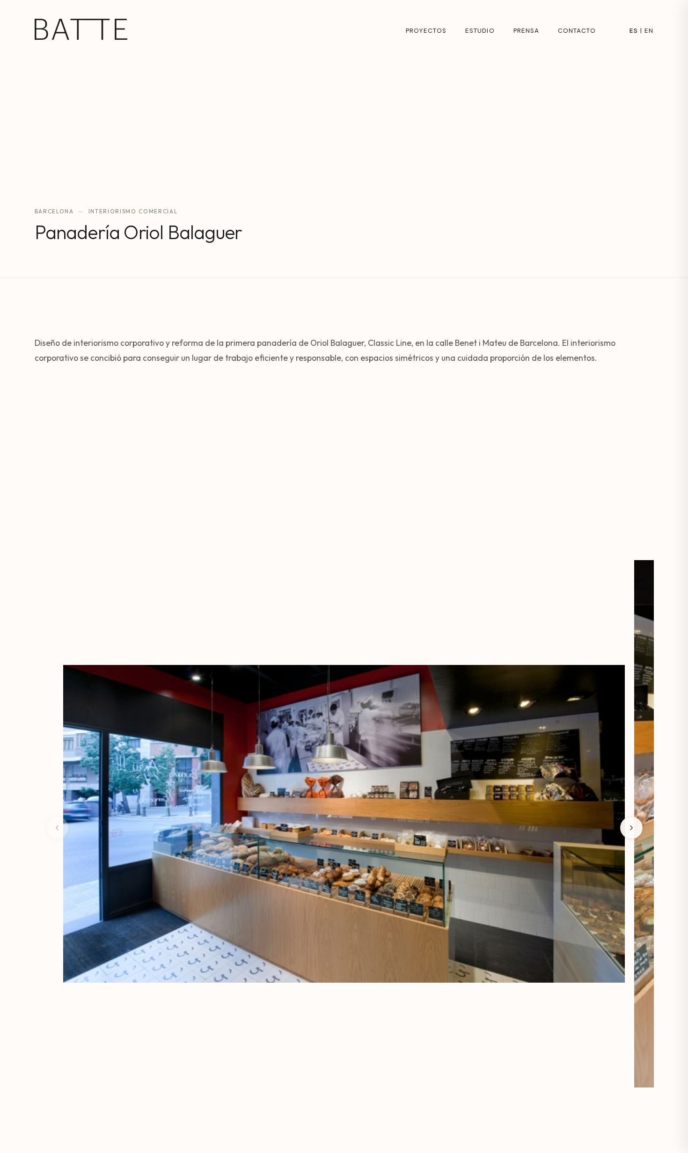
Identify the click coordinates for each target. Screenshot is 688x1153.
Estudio (480, 31)
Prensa (526, 31)
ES (633, 31)
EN (648, 31)
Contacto (577, 31)
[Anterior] (57, 828)
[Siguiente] (631, 828)
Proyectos (426, 31)
